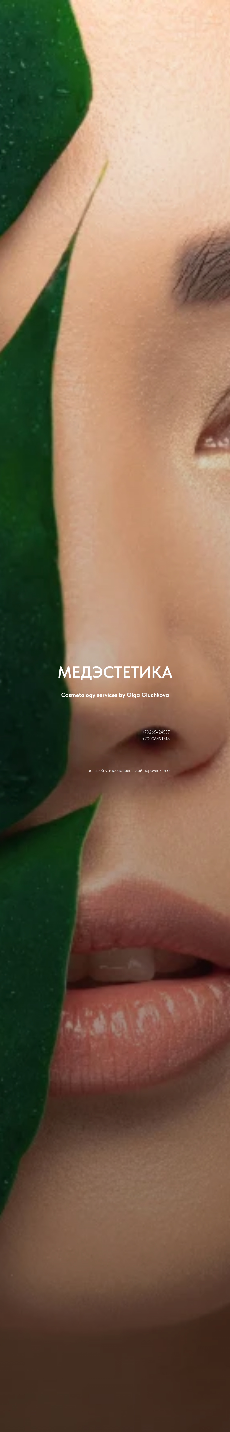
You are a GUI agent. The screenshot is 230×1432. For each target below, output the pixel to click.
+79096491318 (156, 738)
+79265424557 (156, 732)
